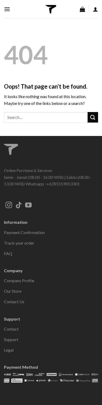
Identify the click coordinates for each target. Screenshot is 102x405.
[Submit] (93, 117)
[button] (7, 9)
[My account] (95, 9)
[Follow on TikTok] (18, 205)
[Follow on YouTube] (28, 205)
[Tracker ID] (51, 9)
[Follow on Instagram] (8, 205)
